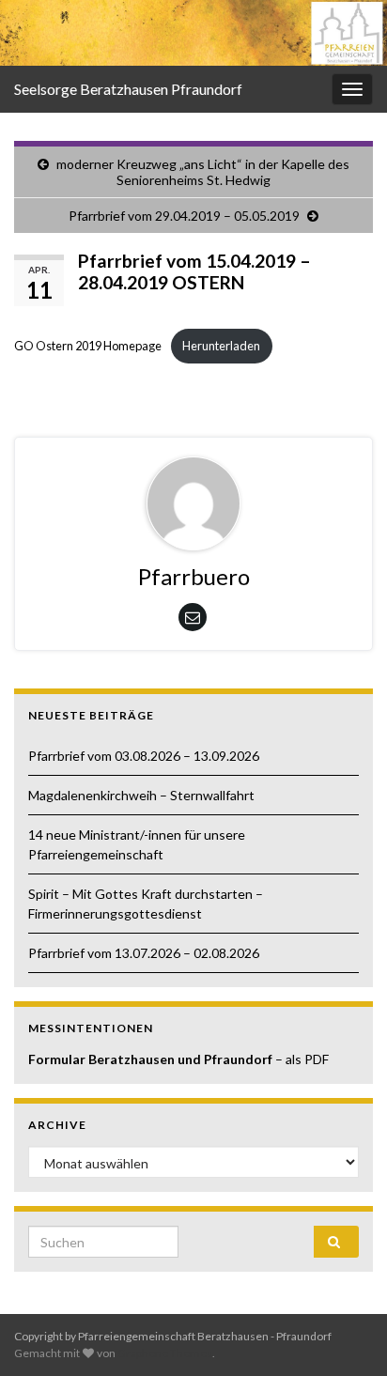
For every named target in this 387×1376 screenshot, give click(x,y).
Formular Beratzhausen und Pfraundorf (151, 1059)
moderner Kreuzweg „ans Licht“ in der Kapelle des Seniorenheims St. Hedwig (202, 172)
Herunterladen (221, 345)
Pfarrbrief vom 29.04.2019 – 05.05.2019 (184, 216)
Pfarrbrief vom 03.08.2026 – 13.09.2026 (143, 756)
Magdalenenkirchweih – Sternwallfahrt (141, 795)
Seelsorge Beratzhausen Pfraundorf (128, 89)
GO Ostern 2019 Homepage (88, 345)
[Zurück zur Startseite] (193, 33)
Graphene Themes (164, 1353)
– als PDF (302, 1059)
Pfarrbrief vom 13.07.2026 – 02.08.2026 (143, 953)
